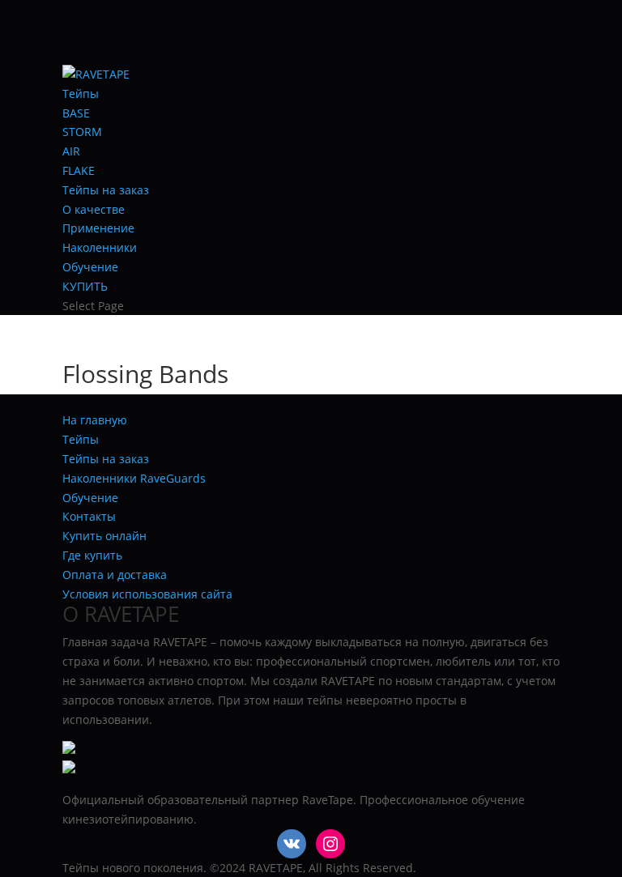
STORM (82, 131)
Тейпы (80, 93)
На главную (94, 420)
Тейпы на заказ (105, 190)
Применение (98, 228)
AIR (71, 151)
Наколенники (99, 247)
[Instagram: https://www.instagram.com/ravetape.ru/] (330, 843)
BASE (76, 113)
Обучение (90, 267)
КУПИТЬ (85, 286)
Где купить (92, 555)
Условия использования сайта (147, 594)
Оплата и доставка (114, 574)
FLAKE (78, 170)
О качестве (93, 209)
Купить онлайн (104, 535)
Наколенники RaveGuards (134, 478)
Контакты (89, 516)
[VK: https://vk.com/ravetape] (291, 843)
